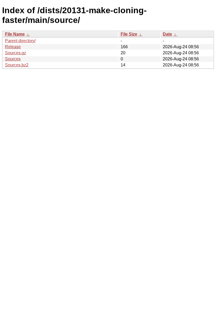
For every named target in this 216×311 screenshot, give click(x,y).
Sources (13, 59)
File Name (15, 34)
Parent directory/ (20, 40)
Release (13, 47)
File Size (129, 34)
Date (167, 34)
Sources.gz (15, 53)
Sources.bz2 (16, 65)
